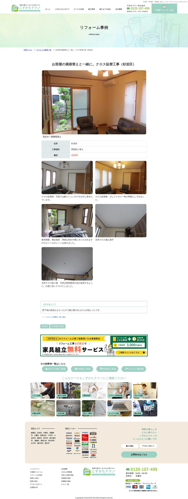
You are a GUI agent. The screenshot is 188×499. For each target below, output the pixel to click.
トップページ (34, 469)
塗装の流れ (34, 481)
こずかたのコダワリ (62, 9)
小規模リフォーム (36, 472)
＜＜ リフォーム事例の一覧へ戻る (54, 317)
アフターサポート (148, 446)
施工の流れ (130, 446)
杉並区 (45, 326)
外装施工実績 (109, 369)
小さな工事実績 (136, 369)
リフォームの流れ (36, 475)
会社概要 (118, 9)
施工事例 (91, 9)
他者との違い (34, 478)
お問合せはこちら (139, 454)
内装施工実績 (58, 326)
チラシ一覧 (65, 484)
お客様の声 (34, 487)
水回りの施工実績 (56, 369)
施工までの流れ (105, 9)
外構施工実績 (65, 481)
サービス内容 (79, 9)
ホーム (47, 9)
